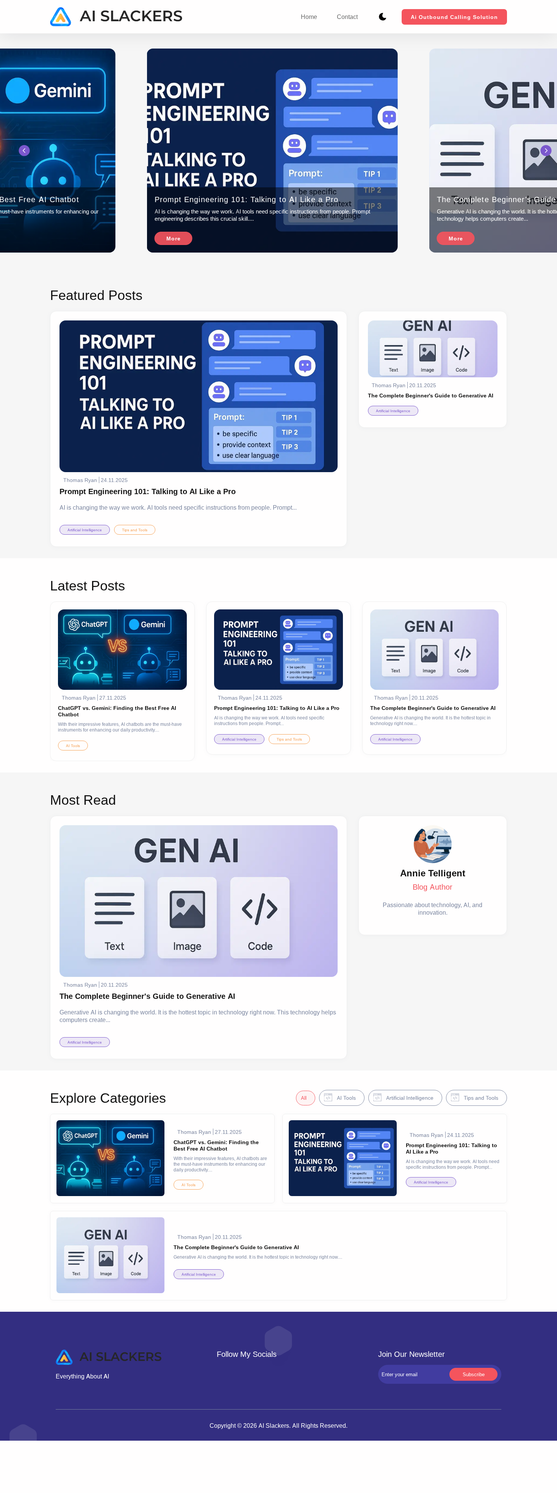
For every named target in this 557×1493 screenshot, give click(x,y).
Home (309, 16)
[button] (24, 150)
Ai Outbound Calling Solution (454, 17)
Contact (347, 16)
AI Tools (73, 745)
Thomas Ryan (80, 480)
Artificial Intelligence (84, 529)
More (173, 238)
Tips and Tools (134, 529)
